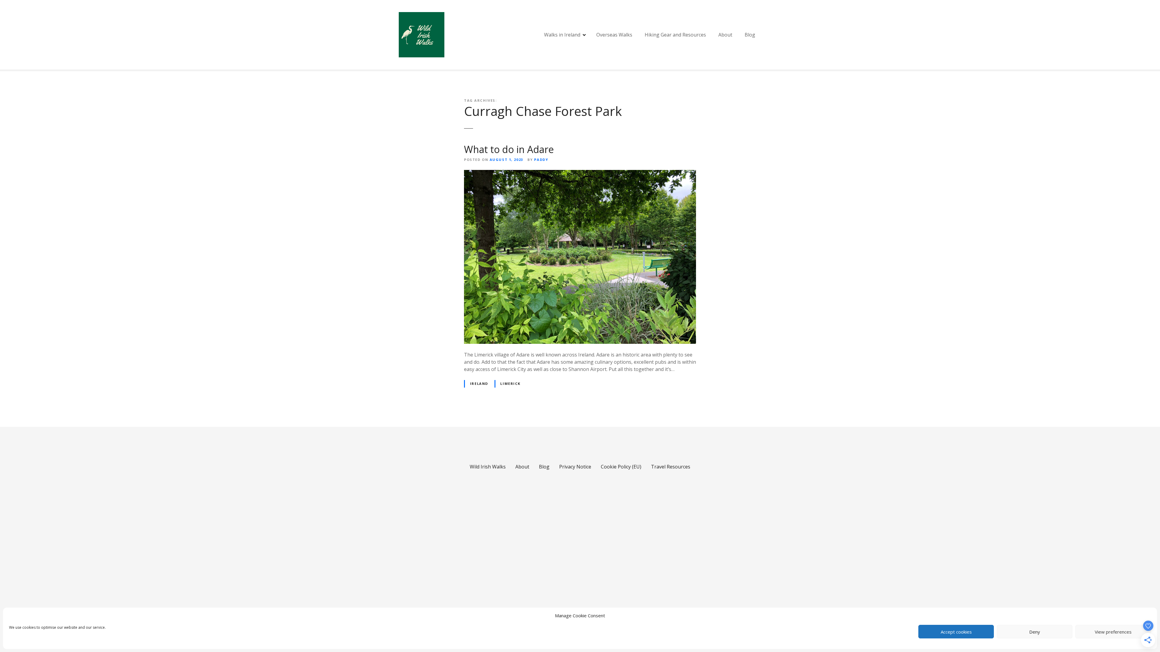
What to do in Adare (509, 149)
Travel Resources (670, 466)
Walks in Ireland (562, 34)
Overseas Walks (614, 34)
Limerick (510, 383)
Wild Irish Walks (488, 466)
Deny (1034, 632)
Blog (750, 34)
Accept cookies (956, 632)
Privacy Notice (575, 466)
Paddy (541, 159)
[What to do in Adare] (580, 173)
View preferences (1113, 632)
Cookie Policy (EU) (621, 466)
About (725, 34)
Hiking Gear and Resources (675, 34)
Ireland (479, 383)
